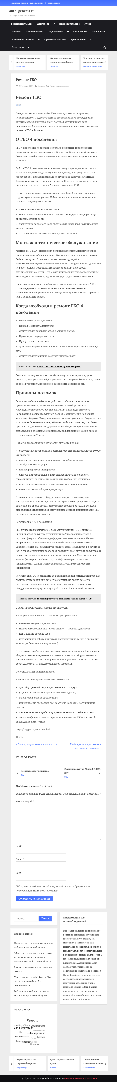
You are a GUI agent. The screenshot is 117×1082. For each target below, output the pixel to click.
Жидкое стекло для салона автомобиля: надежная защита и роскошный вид (59, 60)
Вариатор (20, 1067)
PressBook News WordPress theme (80, 1078)
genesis (41, 85)
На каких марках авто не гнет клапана (27, 60)
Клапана (19, 66)
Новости (16, 31)
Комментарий (25, 801)
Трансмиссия (78, 39)
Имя (19, 845)
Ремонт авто (80, 31)
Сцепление (87, 1067)
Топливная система (23, 39)
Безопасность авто (22, 23)
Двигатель (43, 23)
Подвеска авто (34, 31)
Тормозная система (55, 39)
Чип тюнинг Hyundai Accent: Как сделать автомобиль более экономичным (33, 981)
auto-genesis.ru (22, 11)
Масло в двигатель (91, 66)
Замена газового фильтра (35, 770)
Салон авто (98, 31)
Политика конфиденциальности (27, 2)
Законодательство (69, 23)
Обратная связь (52, 2)
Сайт (18, 872)
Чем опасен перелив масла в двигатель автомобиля (93, 60)
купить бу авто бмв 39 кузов (60, 1061)
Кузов (87, 23)
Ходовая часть (55, 31)
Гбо (21, 736)
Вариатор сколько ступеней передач (25, 1061)
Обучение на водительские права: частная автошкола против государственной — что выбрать (33, 957)
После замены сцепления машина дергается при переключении (92, 1061)
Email (20, 859)
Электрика (18, 47)
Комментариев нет (59, 86)
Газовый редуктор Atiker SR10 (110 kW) (83, 771)
